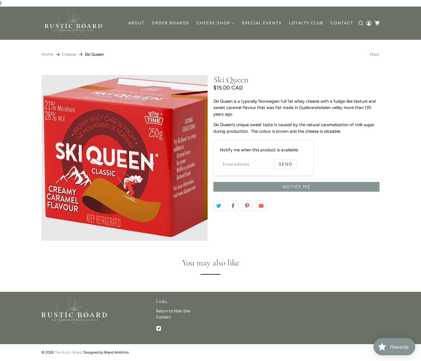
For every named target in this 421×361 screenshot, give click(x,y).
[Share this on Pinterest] (247, 205)
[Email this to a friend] (261, 205)
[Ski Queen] (125, 158)
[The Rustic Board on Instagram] (158, 329)
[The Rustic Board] (73, 23)
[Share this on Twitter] (218, 205)
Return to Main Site (173, 311)
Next (374, 54)
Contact (163, 317)
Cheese (69, 54)
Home (47, 54)
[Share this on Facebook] (232, 205)
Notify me (296, 186)
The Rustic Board (68, 352)
